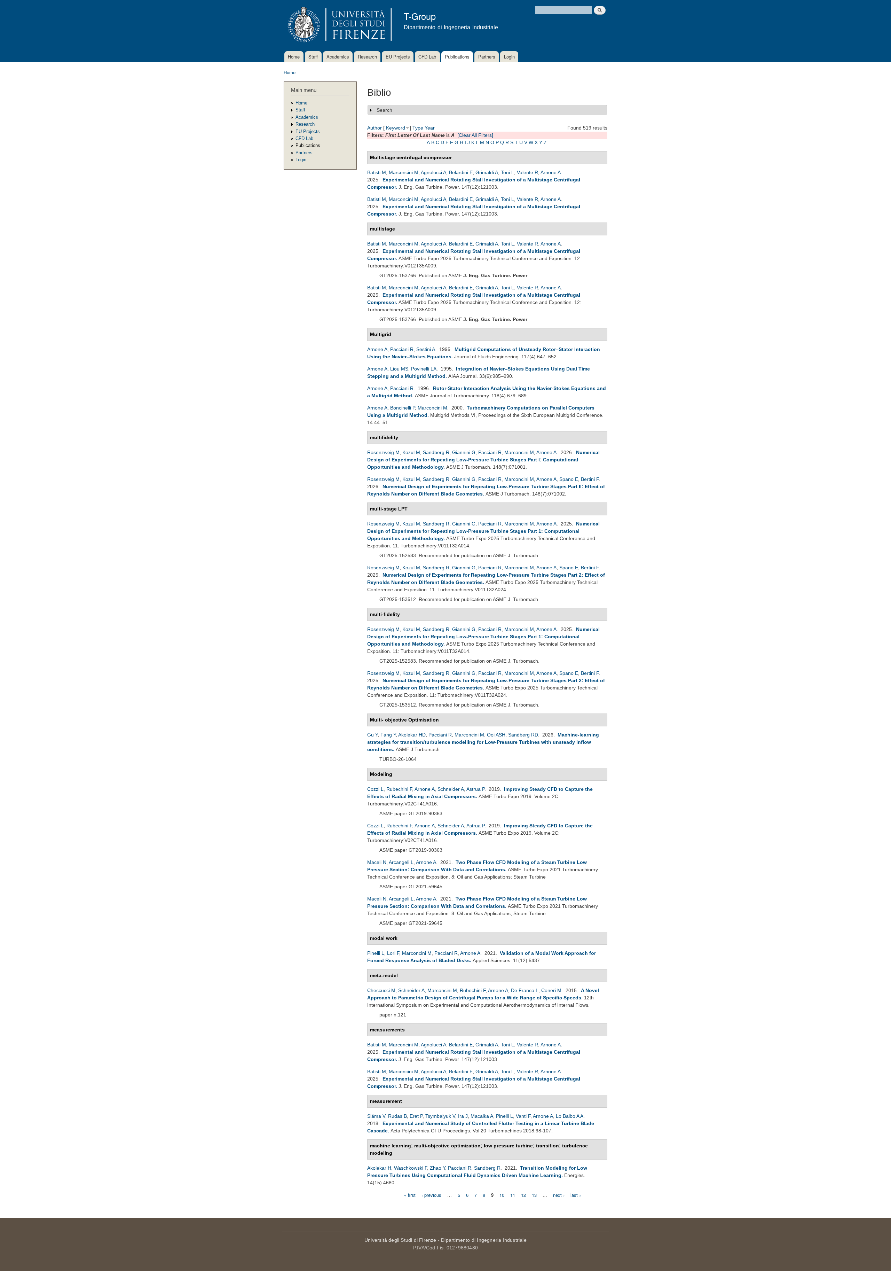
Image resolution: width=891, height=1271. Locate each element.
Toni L (507, 172)
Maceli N (376, 862)
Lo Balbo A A (569, 1116)
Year (430, 128)
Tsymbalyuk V (440, 1116)
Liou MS (399, 369)
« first (410, 1194)
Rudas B (397, 1116)
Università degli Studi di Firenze (400, 1240)
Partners (486, 56)
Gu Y (372, 735)
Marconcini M (403, 172)
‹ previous (431, 1194)
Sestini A (425, 349)
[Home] (338, 25)
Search (384, 110)
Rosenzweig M (383, 452)
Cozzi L (375, 789)
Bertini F (590, 479)
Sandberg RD (523, 735)
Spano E (568, 479)
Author (374, 128)
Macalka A (482, 1116)
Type (417, 128)
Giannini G (463, 452)
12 (523, 1194)
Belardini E (461, 172)
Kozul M (411, 452)
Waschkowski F (410, 1168)
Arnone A (551, 172)
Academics (337, 56)
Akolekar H (379, 1168)
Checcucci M (381, 990)
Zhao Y (437, 1168)
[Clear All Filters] (475, 135)
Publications (457, 56)
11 (512, 1194)
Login (509, 56)
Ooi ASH (496, 735)
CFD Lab (427, 56)
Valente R (527, 172)
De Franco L (524, 990)
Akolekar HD (412, 735)
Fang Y (388, 735)
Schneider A (450, 789)
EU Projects (398, 56)
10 (501, 1194)
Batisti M (376, 172)
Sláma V (376, 1116)
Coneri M (551, 990)
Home (294, 56)
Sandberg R (436, 452)
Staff (313, 56)
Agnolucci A (433, 172)
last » (576, 1194)
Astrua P (475, 789)
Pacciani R (401, 349)
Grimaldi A (486, 172)
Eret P (416, 1116)
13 (534, 1194)
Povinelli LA (423, 369)
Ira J (463, 1116)
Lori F (393, 953)
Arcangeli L (401, 862)
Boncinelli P (402, 408)
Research (367, 56)
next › (559, 1194)
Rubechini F (399, 789)
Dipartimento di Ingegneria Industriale (484, 1240)
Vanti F (523, 1116)
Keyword (395, 128)
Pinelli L (375, 953)
